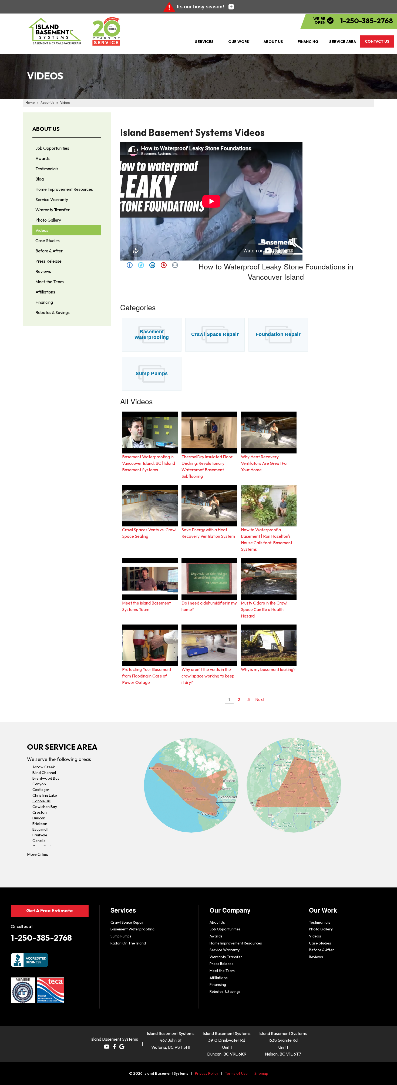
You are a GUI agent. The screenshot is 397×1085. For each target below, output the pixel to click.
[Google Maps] (122, 1046)
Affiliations (45, 292)
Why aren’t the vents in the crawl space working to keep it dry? (207, 676)
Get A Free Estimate (49, 910)
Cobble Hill (41, 801)
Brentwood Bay (45, 778)
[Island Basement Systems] (55, 31)
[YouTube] (106, 1046)
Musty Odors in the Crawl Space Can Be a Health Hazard (264, 609)
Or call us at (22, 926)
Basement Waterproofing (151, 334)
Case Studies (47, 240)
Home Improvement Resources (64, 189)
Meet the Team (49, 281)
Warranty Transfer (52, 209)
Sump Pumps (152, 373)
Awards (42, 158)
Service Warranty (51, 199)
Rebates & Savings (52, 312)
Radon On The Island (128, 943)
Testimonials (46, 168)
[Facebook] (114, 1046)
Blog (39, 179)
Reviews (43, 271)
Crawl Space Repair (215, 334)
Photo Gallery (48, 220)
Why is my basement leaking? (268, 669)
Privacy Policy (206, 1073)
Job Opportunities (52, 148)
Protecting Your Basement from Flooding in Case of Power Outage (146, 676)
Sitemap (261, 1073)
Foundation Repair (278, 334)
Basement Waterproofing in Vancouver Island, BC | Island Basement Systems (148, 463)
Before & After (49, 250)
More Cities (37, 854)
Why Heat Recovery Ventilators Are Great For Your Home (264, 463)
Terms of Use (236, 1073)
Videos (41, 230)
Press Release (48, 261)
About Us (46, 129)
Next (259, 699)
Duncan (38, 818)
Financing (44, 302)
